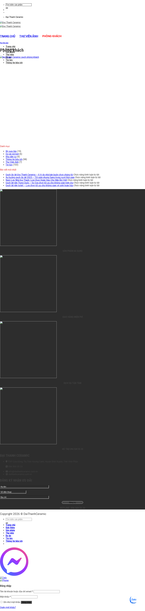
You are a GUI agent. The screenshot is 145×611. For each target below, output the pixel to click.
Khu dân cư (11, 156)
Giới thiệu (10, 527)
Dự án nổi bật (12, 154)
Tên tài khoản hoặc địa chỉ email (16, 591)
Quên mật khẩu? (8, 607)
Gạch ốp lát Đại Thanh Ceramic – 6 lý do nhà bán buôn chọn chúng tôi (39, 174)
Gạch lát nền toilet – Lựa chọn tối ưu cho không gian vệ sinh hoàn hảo (39, 185)
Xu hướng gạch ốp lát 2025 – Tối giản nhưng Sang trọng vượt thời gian (40, 177)
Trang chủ (10, 46)
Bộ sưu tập (11, 151)
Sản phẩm (10, 530)
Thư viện (10, 54)
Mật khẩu (5, 596)
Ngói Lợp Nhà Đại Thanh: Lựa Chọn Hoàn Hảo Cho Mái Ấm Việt (36, 180)
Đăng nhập (26, 602)
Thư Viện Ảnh (28, 36)
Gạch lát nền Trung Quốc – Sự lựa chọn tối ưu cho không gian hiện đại (39, 182)
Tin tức (9, 60)
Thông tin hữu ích (14, 62)
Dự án (8, 535)
